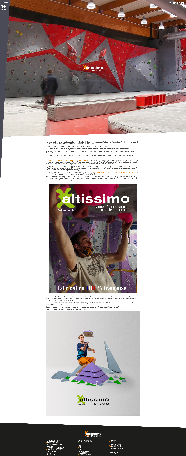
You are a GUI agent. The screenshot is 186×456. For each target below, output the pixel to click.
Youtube (174, 3)
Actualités (50, 446)
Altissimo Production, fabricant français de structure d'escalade (112, 172)
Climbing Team (51, 453)
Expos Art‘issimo (52, 451)
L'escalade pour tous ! (53, 441)
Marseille (82, 449)
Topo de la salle (52, 455)
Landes (81, 448)
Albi (80, 446)
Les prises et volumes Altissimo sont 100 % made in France (68, 160)
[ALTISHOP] (170, 3)
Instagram (182, 3)
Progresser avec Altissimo (55, 444)
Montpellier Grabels (85, 455)
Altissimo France (116, 445)
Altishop (113, 441)
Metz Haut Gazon (84, 451)
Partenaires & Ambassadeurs (55, 448)
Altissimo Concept (116, 447)
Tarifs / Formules (52, 443)
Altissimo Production (117, 448)
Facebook (178, 3)
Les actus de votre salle (54, 450)
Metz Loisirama (83, 453)
